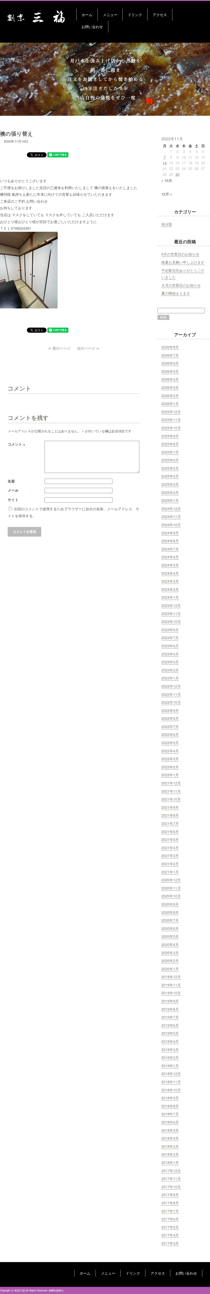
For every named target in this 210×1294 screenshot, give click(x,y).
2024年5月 (170, 565)
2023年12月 (171, 605)
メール (13, 490)
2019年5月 (170, 1033)
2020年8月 (170, 912)
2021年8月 (170, 815)
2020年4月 (170, 944)
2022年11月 (171, 694)
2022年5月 (170, 742)
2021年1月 (170, 871)
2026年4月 (170, 379)
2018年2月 (170, 1154)
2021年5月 (170, 839)
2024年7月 (170, 548)
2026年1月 (170, 403)
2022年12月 (171, 686)
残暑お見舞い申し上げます (182, 262)
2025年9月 (170, 435)
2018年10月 (171, 1089)
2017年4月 (170, 1235)
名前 (12, 480)
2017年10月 (171, 1186)
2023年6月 (170, 645)
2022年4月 (170, 750)
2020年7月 (170, 920)
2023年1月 (170, 677)
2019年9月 (170, 1000)
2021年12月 (171, 782)
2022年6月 (170, 734)
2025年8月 (170, 443)
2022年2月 (170, 766)
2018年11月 (171, 1081)
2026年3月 (170, 387)
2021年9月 (170, 807)
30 (177, 174)
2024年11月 (171, 516)
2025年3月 (170, 484)
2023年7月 (170, 637)
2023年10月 (171, 621)
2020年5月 (170, 936)
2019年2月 (170, 1057)
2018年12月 (171, 1073)
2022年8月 (170, 718)
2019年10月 (171, 992)
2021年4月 (170, 847)
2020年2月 (170, 960)
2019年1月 (170, 1065)
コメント (16, 444)
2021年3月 (170, 855)
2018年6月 (170, 1122)
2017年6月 (170, 1218)
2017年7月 (170, 1211)
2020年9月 (170, 904)
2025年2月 (170, 492)
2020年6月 (170, 928)
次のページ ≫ (88, 348)
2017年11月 (171, 1178)
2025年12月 (171, 411)
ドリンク (135, 14)
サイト (13, 499)
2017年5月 (170, 1227)
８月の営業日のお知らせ (181, 285)
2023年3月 (170, 661)
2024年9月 (170, 532)
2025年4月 (170, 476)
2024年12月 (171, 508)
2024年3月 (170, 581)
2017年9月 (170, 1194)
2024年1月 (170, 597)
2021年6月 (170, 831)
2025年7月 (170, 452)
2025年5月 (170, 468)
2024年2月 (170, 589)
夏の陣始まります (175, 293)
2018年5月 (170, 1130)
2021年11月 (171, 791)
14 (165, 162)
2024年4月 (170, 573)
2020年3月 (170, 952)
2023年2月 (170, 670)
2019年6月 (170, 1025)
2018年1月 (170, 1162)
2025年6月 (170, 460)
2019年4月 (170, 1041)
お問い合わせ (92, 26)
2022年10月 (171, 702)
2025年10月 (171, 427)
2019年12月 (171, 976)
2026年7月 (170, 355)
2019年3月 (170, 1049)
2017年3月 (170, 1243)
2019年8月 (170, 1009)
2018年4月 (170, 1138)
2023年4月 (170, 653)
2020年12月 (171, 879)
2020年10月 (171, 895)
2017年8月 (170, 1202)
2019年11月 (171, 984)
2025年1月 (170, 500)
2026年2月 (170, 395)
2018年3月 (170, 1146)
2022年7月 (170, 726)
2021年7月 (170, 823)
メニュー (110, 14)
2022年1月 (170, 774)
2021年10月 (171, 799)
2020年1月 (170, 968)
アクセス (160, 14)
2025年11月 (171, 419)
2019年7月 (170, 1017)
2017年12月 (171, 1170)
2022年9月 (170, 710)
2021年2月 (170, 863)
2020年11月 (171, 888)
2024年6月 (170, 556)
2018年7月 (170, 1113)
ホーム (87, 14)
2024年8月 (170, 540)
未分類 (166, 224)
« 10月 (166, 180)
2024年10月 (171, 524)
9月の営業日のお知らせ (180, 254)
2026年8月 (170, 347)
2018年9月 (170, 1097)
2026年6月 (170, 363)
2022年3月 (170, 758)
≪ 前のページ (59, 348)
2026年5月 (170, 371)
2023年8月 (170, 629)
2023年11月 (171, 613)
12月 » (166, 194)
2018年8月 (170, 1105)
